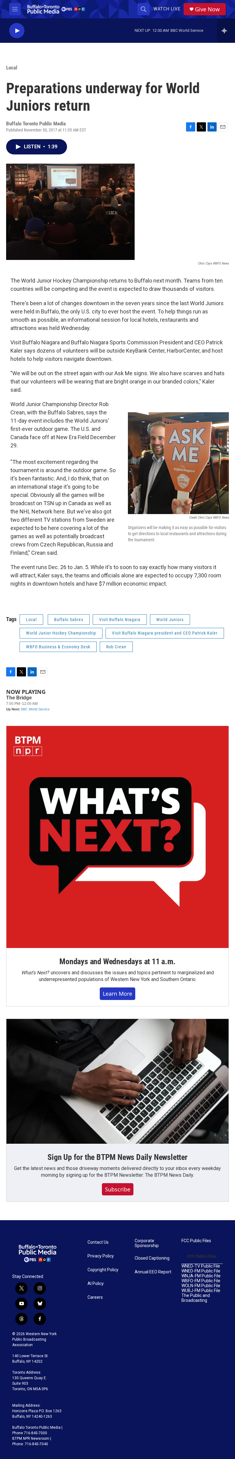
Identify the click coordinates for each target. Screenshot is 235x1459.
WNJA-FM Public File (201, 1276)
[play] (17, 30)
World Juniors (170, 619)
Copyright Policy (103, 1270)
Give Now (207, 9)
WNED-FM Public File (200, 1271)
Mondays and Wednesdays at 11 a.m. (117, 961)
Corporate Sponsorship (147, 1243)
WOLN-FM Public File (200, 1285)
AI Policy (96, 1283)
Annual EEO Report (153, 1272)
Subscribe (117, 1189)
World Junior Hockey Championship (61, 633)
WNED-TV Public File (200, 1266)
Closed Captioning (152, 1258)
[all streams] (226, 30)
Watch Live (167, 8)
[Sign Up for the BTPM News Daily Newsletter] (117, 1081)
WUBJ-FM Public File (200, 1290)
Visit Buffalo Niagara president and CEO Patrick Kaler (165, 633)
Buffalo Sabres (68, 619)
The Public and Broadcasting (195, 1298)
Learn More (117, 993)
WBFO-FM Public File (200, 1281)
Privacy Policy (101, 1256)
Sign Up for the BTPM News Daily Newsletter (117, 1157)
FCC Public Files (196, 1241)
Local (11, 68)
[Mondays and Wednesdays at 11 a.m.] (117, 837)
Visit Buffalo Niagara (119, 619)
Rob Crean (116, 646)
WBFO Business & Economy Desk (58, 646)
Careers (95, 1297)
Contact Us (98, 1242)
